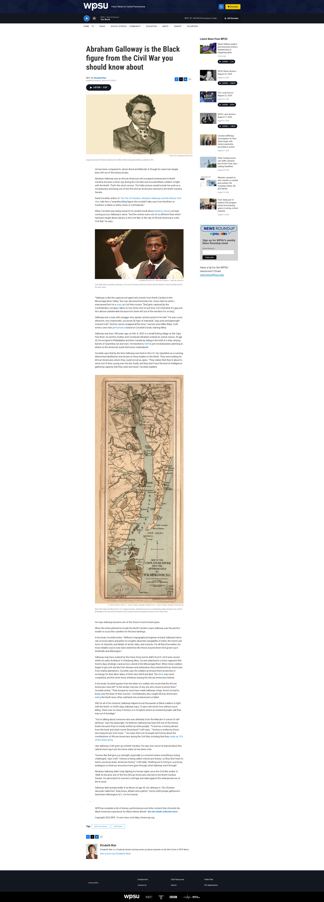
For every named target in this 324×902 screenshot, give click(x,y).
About (165, 26)
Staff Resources (177, 879)
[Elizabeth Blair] (91, 851)
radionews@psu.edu (212, 274)
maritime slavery (162, 211)
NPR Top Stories (100, 826)
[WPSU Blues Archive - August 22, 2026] (208, 75)
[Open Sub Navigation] (96, 26)
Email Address (208, 248)
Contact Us (142, 885)
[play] (87, 18)
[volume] (94, 18)
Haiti (146, 343)
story (119, 304)
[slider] (98, 18)
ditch (160, 674)
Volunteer (192, 26)
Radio (102, 26)
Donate (234, 6)
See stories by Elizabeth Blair (115, 853)
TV (93, 26)
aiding (98, 697)
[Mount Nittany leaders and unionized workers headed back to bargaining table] (208, 48)
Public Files (208, 879)
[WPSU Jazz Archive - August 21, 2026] (208, 118)
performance (119, 327)
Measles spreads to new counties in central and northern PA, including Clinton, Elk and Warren (228, 183)
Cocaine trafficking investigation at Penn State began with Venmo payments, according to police (227, 141)
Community (135, 26)
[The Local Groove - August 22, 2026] (208, 96)
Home (86, 26)
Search (174, 885)
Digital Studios (119, 26)
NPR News (118, 826)
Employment (143, 879)
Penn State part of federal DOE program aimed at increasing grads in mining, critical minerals (228, 205)
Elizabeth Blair (100, 78)
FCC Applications (211, 885)
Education (151, 26)
